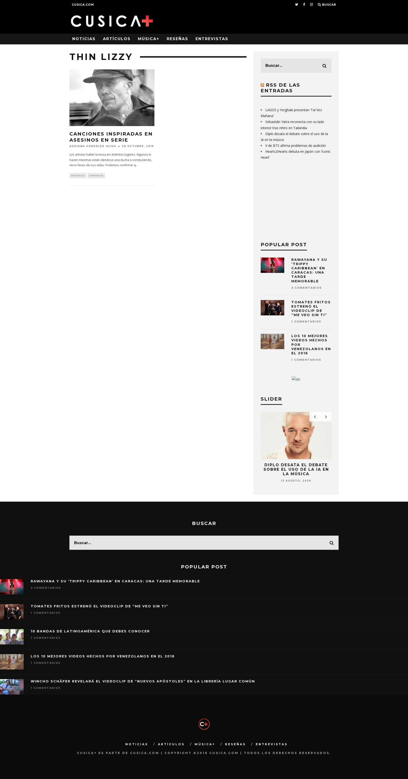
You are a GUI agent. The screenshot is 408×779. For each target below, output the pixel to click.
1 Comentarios (306, 321)
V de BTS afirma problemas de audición (295, 145)
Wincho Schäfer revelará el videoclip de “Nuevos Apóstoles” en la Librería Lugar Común (143, 681)
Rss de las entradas (280, 87)
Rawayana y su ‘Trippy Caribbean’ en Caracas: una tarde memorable (309, 270)
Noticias (84, 39)
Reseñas (177, 39)
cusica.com (83, 4)
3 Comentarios (306, 287)
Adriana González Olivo (92, 146)
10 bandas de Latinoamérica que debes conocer (90, 631)
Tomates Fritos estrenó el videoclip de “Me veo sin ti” (311, 308)
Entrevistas (212, 39)
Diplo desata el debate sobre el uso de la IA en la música (296, 469)
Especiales (96, 175)
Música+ (148, 39)
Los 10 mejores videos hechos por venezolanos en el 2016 (103, 656)
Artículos (117, 39)
